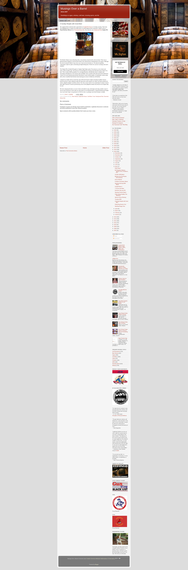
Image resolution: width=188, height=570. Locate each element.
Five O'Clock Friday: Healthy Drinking (123, 314)
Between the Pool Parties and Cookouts (121, 177)
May (116, 166)
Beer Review (75, 96)
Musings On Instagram (117, 122)
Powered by (117, 75)
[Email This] (76, 94)
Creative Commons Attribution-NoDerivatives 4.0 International (100, 558)
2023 (115, 135)
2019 (115, 143)
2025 (115, 132)
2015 (115, 151)
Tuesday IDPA (118, 199)
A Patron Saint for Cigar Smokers (122, 279)
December (117, 153)
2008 (115, 228)
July (116, 162)
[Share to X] (79, 94)
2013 (115, 218)
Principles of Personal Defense (119, 415)
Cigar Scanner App (122, 338)
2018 (115, 145)
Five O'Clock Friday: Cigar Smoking (123, 322)
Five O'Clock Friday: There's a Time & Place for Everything (123, 330)
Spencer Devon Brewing (120, 197)
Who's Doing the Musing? (118, 117)
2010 (115, 224)
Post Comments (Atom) (71, 150)
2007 (115, 230)
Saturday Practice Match (120, 192)
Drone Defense (118, 179)
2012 (115, 220)
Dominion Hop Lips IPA (120, 190)
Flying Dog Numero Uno (120, 204)
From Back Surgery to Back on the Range (122, 302)
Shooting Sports (116, 363)
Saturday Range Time (120, 206)
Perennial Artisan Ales (79, 30)
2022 (115, 137)
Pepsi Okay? (118, 168)
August (117, 160)
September (118, 158)
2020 (115, 141)
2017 (115, 147)
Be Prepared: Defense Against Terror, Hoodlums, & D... (121, 171)
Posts (115, 236)
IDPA (113, 362)
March (116, 210)
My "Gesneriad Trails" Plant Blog (119, 124)
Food (94, 96)
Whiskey (114, 365)
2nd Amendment (116, 351)
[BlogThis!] (78, 94)
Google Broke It (118, 186)
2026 (115, 130)
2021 (115, 139)
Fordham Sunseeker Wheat (121, 181)
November (117, 155)
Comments (116, 238)
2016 (115, 149)
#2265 (117, 450)
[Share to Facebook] (81, 94)
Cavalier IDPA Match (119, 174)
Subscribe (120, 71)
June (116, 164)
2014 (115, 216)
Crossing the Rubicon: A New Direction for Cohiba (123, 267)
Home (85, 148)
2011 (115, 222)
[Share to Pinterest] (82, 94)
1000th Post (115, 258)
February (117, 212)
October (117, 156)
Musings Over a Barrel (74, 8)
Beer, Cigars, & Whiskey (118, 119)
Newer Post (63, 148)
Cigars (113, 355)
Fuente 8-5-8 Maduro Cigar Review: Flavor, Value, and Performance (122, 247)
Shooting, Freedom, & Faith (118, 121)
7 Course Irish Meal (119, 188)
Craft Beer (89, 96)
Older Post (105, 148)
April (116, 208)
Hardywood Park (98, 30)
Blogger (97, 564)
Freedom (114, 360)
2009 (115, 226)
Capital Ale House (88, 27)
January (117, 214)
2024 (115, 134)
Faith (113, 358)
